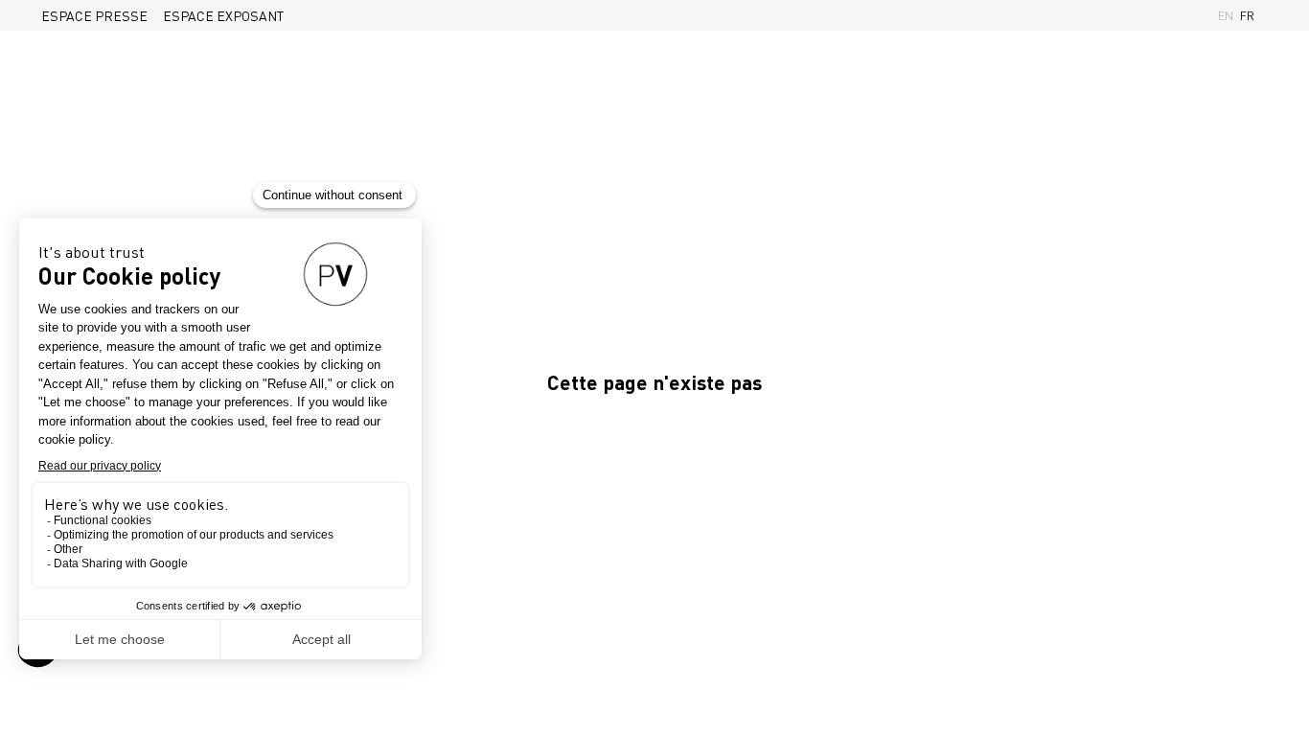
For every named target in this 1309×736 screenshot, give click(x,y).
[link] (94, 15)
